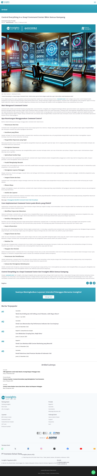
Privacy (43, 473)
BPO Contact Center (7, 417)
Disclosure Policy (54, 473)
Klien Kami (4, 406)
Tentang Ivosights (6, 404)
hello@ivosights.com (63, 462)
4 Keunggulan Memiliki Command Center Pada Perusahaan (22, 200)
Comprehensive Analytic (8, 422)
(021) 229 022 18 (62, 464)
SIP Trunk (4, 424)
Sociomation (51, 409)
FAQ (39, 473)
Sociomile (50, 406)
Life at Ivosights (5, 409)
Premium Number (6, 426)
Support (50, 419)
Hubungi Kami (48, 297)
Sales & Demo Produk (53, 417)
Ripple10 (50, 404)
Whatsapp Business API (54, 411)
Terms (47, 473)
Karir (49, 424)
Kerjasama (51, 422)
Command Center (6, 419)
